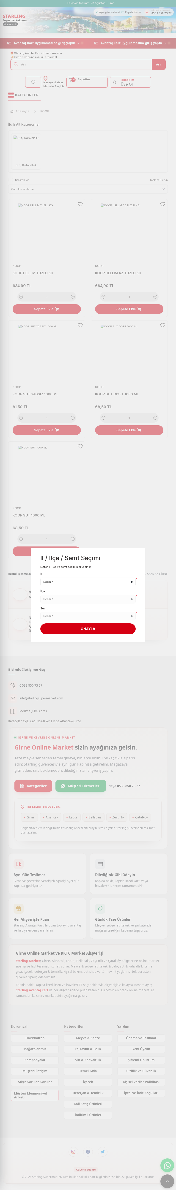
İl (41, 574)
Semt (43, 608)
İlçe (42, 591)
